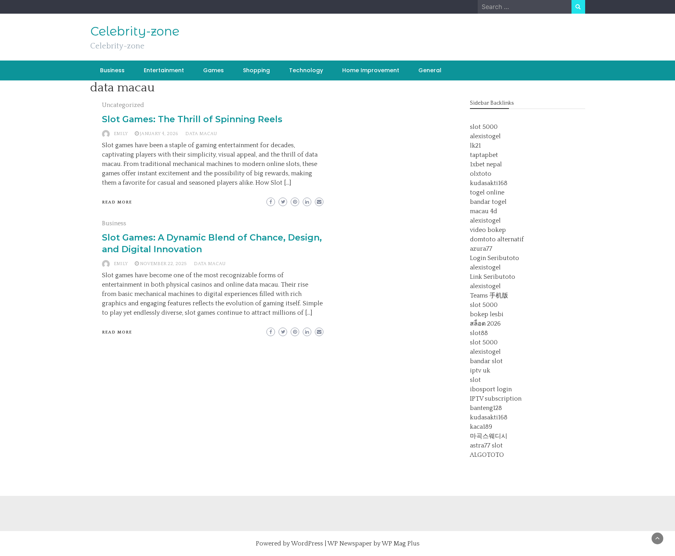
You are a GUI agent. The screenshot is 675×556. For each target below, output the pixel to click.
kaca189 (481, 426)
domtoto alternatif (497, 239)
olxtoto (480, 173)
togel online (487, 192)
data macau (201, 133)
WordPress (307, 543)
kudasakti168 (488, 183)
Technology (306, 70)
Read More (117, 202)
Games (213, 70)
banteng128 (486, 408)
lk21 (475, 145)
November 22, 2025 (163, 263)
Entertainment (164, 70)
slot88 (479, 333)
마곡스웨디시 (488, 436)
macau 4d (483, 211)
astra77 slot (486, 445)
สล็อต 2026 (485, 323)
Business (112, 70)
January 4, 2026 (159, 133)
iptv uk (480, 370)
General (429, 70)
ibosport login (491, 389)
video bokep (488, 229)
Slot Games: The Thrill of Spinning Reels (192, 119)
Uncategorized (123, 105)
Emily (121, 133)
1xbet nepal (486, 164)
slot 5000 (484, 126)
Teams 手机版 (489, 295)
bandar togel (488, 201)
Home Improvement (370, 70)
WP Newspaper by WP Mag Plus (373, 543)
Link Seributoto (492, 276)
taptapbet (484, 155)
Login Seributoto (494, 258)
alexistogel (485, 136)
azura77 (481, 248)
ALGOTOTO (487, 454)
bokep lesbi (487, 314)
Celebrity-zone (134, 31)
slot (475, 379)
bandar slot (486, 361)
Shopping (256, 70)
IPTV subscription (495, 398)
